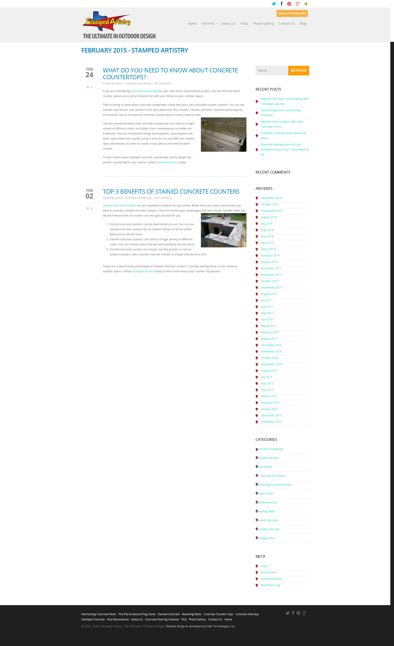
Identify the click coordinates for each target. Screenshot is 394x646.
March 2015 (268, 396)
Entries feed (268, 572)
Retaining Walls (265, 511)
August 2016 (269, 371)
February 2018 (270, 255)
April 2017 (267, 319)
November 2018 (271, 198)
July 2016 (266, 377)
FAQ (184, 618)
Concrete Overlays (267, 458)
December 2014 (271, 415)
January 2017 (269, 339)
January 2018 (269, 262)
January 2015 (269, 409)
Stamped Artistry (167, 162)
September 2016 (271, 364)
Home (192, 23)
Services (208, 23)
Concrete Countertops (139, 83)
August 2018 (269, 217)
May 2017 (267, 313)
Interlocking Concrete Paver (98, 613)
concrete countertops (144, 91)
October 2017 (269, 281)
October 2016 (269, 358)
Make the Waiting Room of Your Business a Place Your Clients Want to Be (285, 149)
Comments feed (271, 579)
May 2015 (267, 383)
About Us (229, 23)
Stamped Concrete (267, 529)
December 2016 (271, 345)
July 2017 (266, 300)
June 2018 (267, 230)
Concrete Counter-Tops (218, 613)
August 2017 (269, 294)
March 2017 (268, 326)
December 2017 (271, 268)
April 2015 (267, 390)
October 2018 (269, 204)
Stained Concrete (266, 520)
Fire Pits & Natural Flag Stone (137, 613)
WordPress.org (270, 585)
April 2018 (267, 243)
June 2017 (267, 307)
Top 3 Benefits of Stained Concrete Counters (171, 191)
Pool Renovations (266, 502)
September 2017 (271, 287)
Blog (303, 23)
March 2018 (268, 249)
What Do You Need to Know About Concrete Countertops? (170, 73)
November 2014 (271, 422)
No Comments (162, 83)
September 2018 (271, 211)
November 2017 (271, 275)
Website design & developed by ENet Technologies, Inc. (201, 626)
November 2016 (271, 351)
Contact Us (287, 23)
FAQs (244, 23)
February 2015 (270, 403)
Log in (265, 566)
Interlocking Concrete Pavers (274, 485)
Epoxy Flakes (264, 467)
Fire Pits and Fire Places (270, 476)
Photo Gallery (263, 23)
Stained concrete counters (119, 205)
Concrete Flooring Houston (162, 618)
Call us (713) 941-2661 (292, 13)
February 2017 (270, 332)
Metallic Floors (265, 493)
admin (119, 83)
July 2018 (266, 223)
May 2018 (267, 236)
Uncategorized (265, 538)
